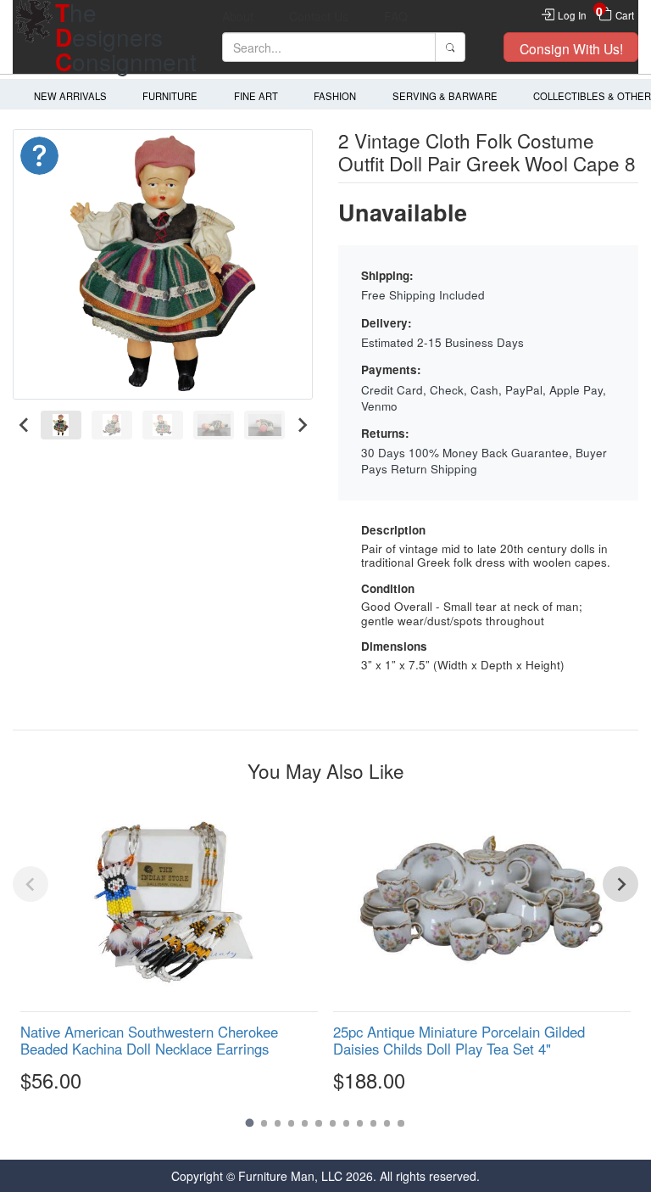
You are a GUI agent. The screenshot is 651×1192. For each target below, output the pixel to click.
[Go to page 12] (400, 1123)
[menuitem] (61, 425)
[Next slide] (301, 425)
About (237, 16)
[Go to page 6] (318, 1123)
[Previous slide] (30, 884)
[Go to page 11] (387, 1123)
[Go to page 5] (305, 1123)
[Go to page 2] (264, 1123)
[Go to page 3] (278, 1123)
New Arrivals (70, 96)
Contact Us (318, 16)
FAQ (396, 16)
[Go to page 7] (333, 1123)
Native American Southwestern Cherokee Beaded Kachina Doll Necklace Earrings (149, 1040)
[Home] (34, 37)
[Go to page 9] (360, 1123)
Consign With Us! (571, 48)
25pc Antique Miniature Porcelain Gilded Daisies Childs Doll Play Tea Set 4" (459, 1040)
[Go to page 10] (373, 1123)
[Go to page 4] (291, 1123)
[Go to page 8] (346, 1123)
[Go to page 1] (250, 1123)
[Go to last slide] (24, 425)
